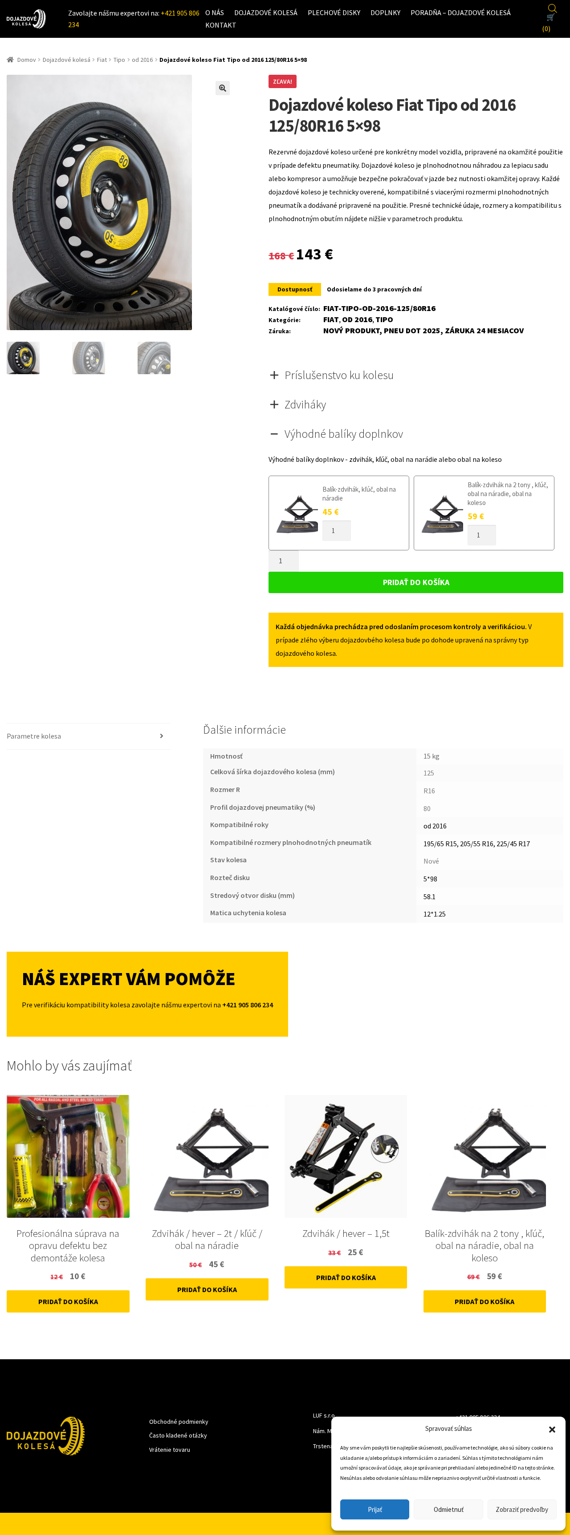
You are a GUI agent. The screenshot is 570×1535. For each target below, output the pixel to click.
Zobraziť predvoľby (522, 1509)
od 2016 (142, 60)
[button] (552, 1428)
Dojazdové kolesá (265, 12)
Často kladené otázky (178, 1435)
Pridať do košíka (416, 582)
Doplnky (385, 12)
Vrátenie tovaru (169, 1450)
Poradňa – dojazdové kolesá (461, 12)
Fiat (102, 60)
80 (427, 808)
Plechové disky (334, 12)
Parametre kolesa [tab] (34, 735)
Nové (431, 860)
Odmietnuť (449, 1509)
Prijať (375, 1509)
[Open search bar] (552, 7)
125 (428, 772)
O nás (214, 12)
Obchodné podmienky (178, 1422)
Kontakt (220, 24)
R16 (429, 790)
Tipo (119, 60)
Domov (26, 60)
